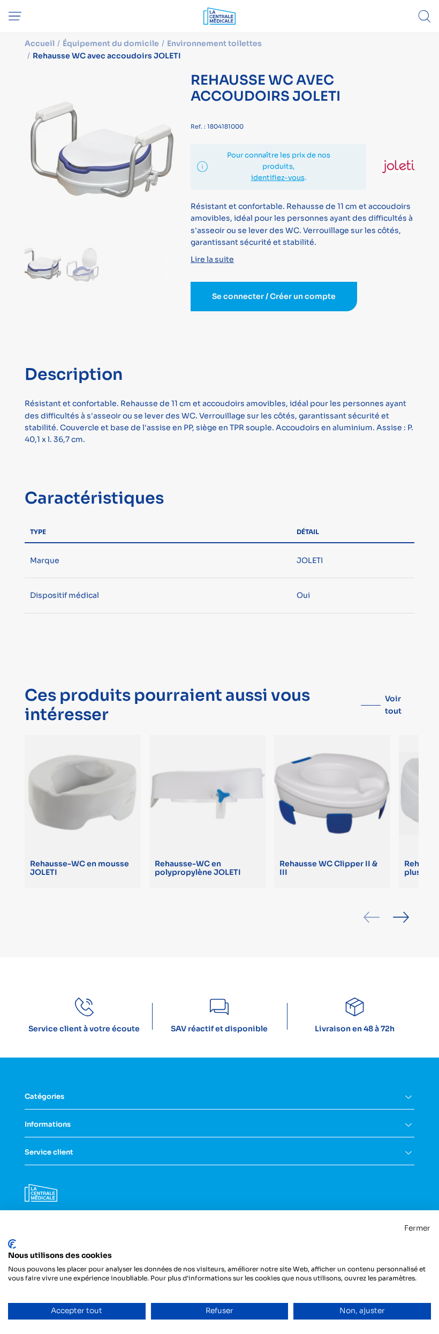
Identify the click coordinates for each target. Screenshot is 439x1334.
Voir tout (393, 704)
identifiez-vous (278, 177)
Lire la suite (212, 259)
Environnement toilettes (214, 43)
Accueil (40, 43)
